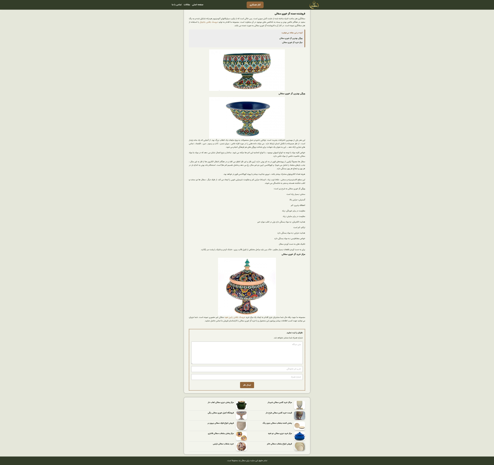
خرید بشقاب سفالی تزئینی (223, 444)
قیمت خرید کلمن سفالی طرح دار (279, 413)
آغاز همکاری (255, 5)
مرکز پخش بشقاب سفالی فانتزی (221, 433)
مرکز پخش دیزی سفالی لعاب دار (221, 402)
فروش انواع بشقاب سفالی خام (279, 444)
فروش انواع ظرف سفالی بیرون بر (221, 423)
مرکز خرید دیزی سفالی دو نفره (280, 433)
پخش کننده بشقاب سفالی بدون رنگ (277, 423)
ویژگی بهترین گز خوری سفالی (290, 38)
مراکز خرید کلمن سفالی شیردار (280, 402)
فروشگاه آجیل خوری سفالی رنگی (221, 413)
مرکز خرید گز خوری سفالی (292, 42)
